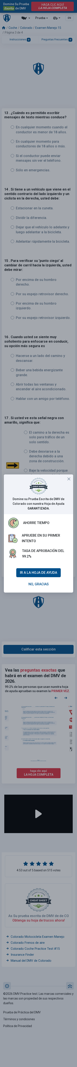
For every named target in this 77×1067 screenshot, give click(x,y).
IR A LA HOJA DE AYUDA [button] (38, 573)
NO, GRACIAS (38, 584)
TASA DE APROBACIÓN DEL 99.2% (43, 553)
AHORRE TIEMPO (36, 523)
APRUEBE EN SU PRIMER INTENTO (41, 538)
